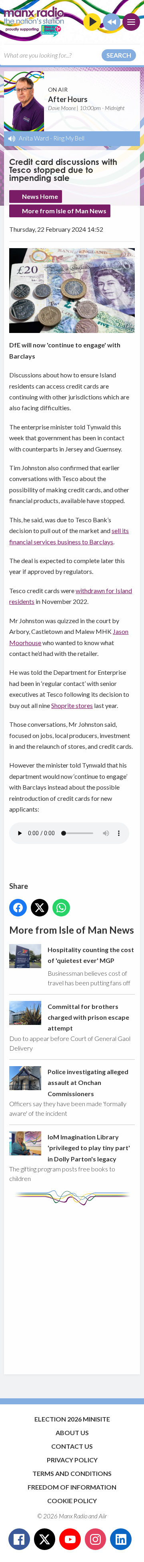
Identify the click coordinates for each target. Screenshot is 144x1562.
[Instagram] (95, 1539)
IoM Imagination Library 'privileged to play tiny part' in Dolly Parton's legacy (89, 1148)
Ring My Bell (68, 138)
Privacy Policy (72, 1460)
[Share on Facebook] (18, 907)
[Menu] (131, 22)
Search (118, 55)
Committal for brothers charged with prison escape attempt (88, 1017)
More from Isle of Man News (64, 211)
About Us (72, 1432)
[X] (45, 1539)
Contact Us (72, 1446)
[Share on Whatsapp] (61, 907)
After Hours (68, 99)
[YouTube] (70, 1539)
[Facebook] (19, 1539)
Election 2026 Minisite (72, 1419)
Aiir (103, 1516)
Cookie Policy (72, 1500)
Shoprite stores (72, 705)
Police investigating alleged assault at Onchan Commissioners (88, 1082)
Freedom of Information (72, 1487)
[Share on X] (39, 907)
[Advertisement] (72, 1286)
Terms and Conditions (72, 1473)
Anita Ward (34, 138)
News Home (40, 196)
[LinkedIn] (121, 1539)
